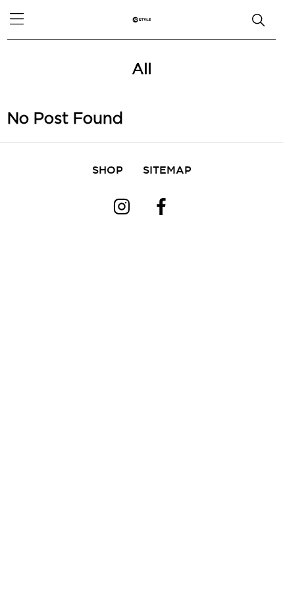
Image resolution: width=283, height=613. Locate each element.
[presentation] (26, 52)
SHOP (107, 170)
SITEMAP (167, 170)
